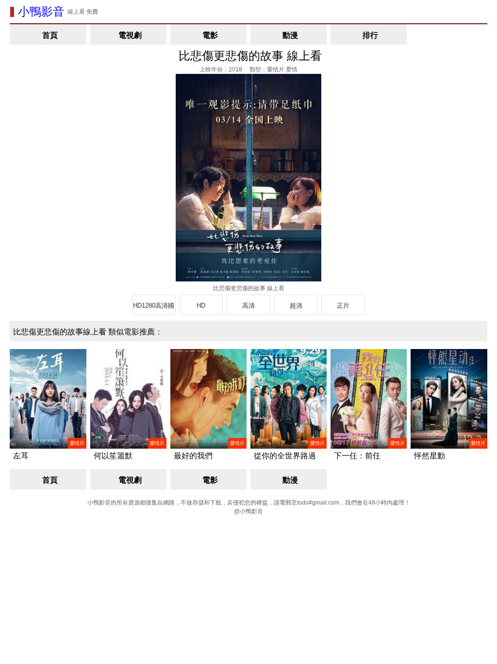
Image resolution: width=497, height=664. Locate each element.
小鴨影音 (41, 11)
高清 (248, 305)
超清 (296, 305)
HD (201, 305)
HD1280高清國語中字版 (153, 308)
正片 (343, 305)
